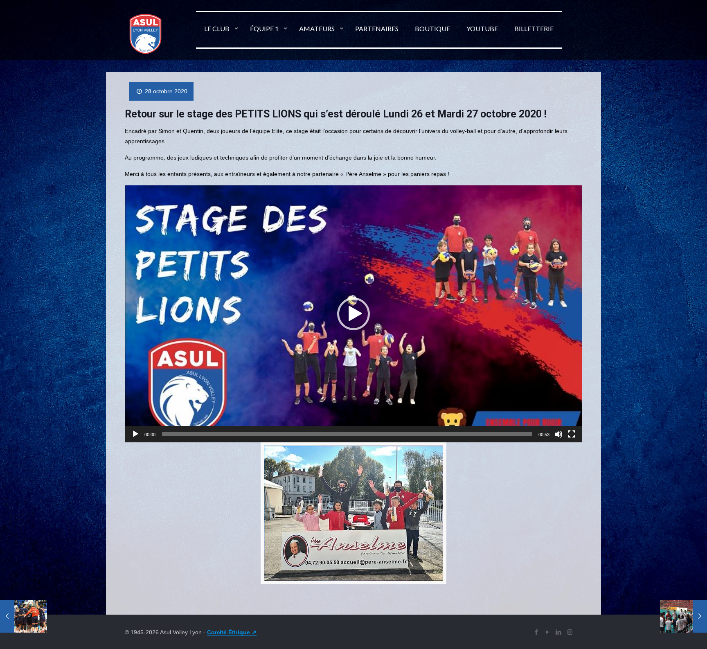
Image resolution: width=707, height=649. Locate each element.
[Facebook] (536, 632)
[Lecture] (135, 434)
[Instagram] (569, 632)
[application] (353, 313)
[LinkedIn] (558, 632)
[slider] (346, 434)
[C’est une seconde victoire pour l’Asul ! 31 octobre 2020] (683, 616)
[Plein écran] (571, 434)
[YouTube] (547, 632)
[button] (353, 313)
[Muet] (558, 434)
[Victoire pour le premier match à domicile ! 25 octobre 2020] (23, 616)
